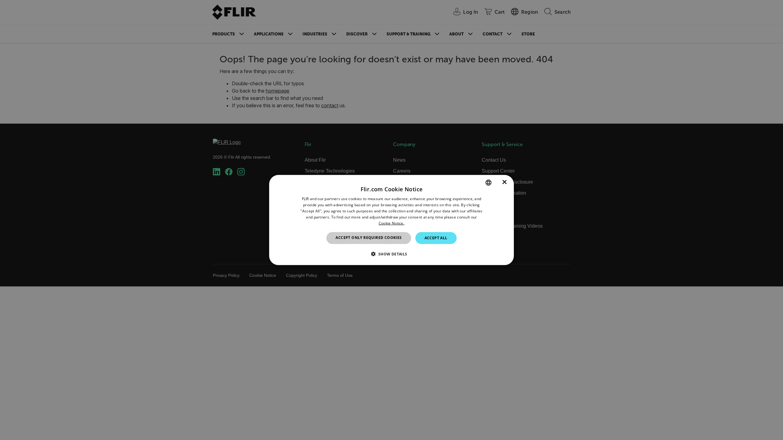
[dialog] (391, 220)
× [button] (504, 182)
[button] (391, 253)
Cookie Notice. (391, 223)
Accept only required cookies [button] (369, 237)
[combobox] (488, 183)
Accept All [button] (436, 237)
